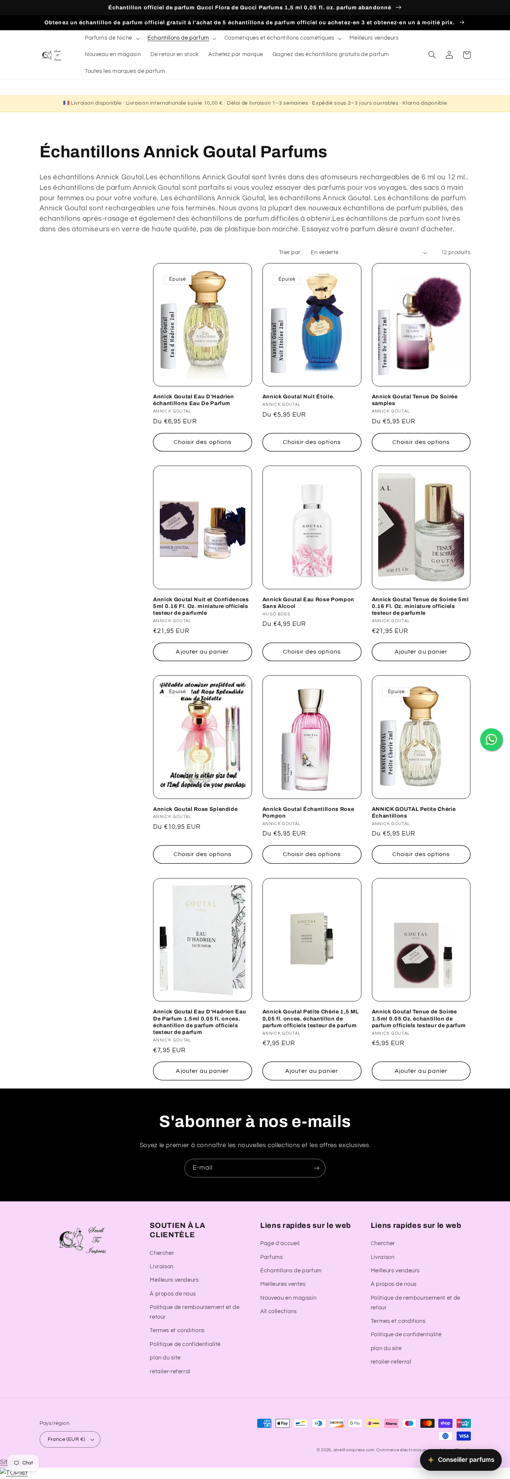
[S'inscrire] (316, 1168)
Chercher (162, 1253)
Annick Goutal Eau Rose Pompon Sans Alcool (308, 602)
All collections (278, 1311)
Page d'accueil (280, 1243)
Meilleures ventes (283, 1284)
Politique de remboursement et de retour (194, 1312)
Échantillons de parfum (291, 1270)
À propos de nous (173, 1294)
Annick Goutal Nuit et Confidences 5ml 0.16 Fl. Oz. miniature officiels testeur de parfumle (201, 606)
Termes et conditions (177, 1330)
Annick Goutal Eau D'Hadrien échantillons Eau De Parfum (193, 399)
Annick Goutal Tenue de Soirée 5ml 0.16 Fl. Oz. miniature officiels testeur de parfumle (420, 606)
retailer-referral (170, 1371)
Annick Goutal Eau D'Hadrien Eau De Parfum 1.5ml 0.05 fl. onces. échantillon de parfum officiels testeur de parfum (199, 1022)
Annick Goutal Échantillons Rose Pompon (308, 812)
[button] (111, 38)
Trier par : (291, 252)
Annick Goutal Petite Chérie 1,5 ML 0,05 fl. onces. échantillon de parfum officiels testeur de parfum (310, 1018)
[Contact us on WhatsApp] (491, 739)
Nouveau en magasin (288, 1298)
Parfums (271, 1257)
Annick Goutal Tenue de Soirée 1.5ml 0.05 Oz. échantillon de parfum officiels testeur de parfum (419, 1018)
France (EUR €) (66, 1439)
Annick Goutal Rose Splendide (195, 809)
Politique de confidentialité (185, 1344)
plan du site (165, 1358)
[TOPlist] (14, 1473)
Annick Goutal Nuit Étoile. (298, 396)
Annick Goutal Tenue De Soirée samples (415, 399)
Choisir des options (202, 442)
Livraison (162, 1266)
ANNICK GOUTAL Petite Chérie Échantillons (414, 812)
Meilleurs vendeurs (174, 1280)
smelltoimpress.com (354, 1450)
